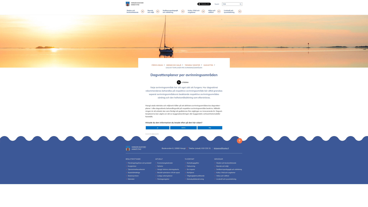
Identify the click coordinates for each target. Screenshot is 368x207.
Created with (151, 134)
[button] (157, 127)
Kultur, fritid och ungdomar (194, 11)
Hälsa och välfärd (211, 11)
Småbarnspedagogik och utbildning (170, 11)
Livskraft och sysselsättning (229, 11)
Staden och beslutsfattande (132, 11)
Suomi (217, 4)
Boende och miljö (151, 11)
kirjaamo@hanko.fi (221, 148)
